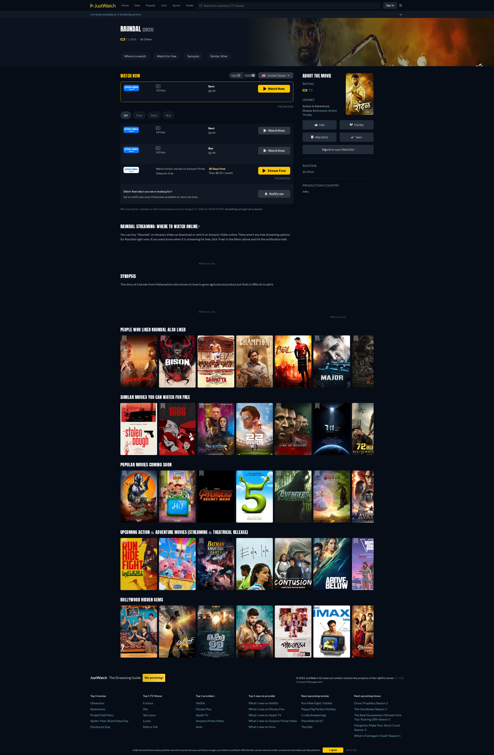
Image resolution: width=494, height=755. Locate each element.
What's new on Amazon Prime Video (273, 721)
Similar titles (218, 56)
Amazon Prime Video (210, 721)
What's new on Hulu (262, 727)
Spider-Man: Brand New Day (109, 721)
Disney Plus (203, 709)
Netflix (200, 703)
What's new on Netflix (263, 703)
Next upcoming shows (367, 696)
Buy (168, 115)
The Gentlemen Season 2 (370, 709)
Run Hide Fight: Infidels (316, 703)
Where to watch (135, 56)
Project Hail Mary (102, 715)
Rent (154, 115)
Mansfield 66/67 (312, 721)
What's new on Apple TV (265, 715)
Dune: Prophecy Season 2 (371, 703)
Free (139, 115)
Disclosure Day (100, 727)
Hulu (199, 727)
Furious (148, 703)
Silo (145, 709)
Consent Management (309, 681)
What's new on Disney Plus (267, 709)
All (126, 115)
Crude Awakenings (313, 715)
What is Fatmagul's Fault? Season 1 (377, 735)
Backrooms (97, 709)
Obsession (97, 703)
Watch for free (166, 56)
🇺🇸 (274, 75)
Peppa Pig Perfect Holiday (318, 709)
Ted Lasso (149, 715)
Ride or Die (150, 727)
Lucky (147, 721)
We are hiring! (154, 677)
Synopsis (193, 56)
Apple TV (202, 715)
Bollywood (320, 110)
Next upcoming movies (315, 696)
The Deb (306, 727)
